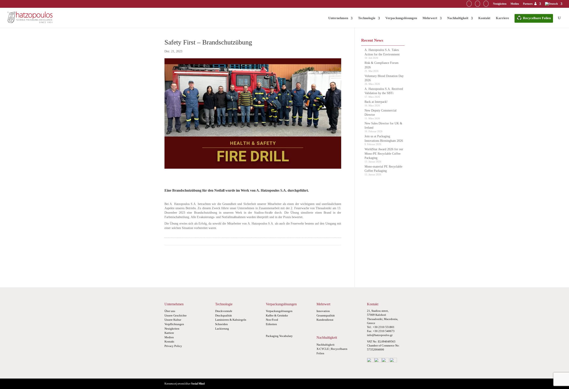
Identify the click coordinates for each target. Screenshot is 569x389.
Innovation (323, 311)
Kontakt (484, 18)
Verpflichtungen (174, 324)
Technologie (366, 18)
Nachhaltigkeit (457, 18)
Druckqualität (223, 315)
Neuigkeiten (500, 3)
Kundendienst (325, 319)
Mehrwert (430, 18)
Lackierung (222, 328)
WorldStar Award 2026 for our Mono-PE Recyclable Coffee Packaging (384, 154)
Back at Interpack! (376, 101)
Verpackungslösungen (401, 18)
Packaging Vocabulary (279, 336)
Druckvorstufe (223, 311)
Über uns (169, 311)
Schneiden (221, 324)
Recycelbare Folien (537, 18)
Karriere (502, 18)
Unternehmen (338, 18)
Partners (528, 3)
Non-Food (272, 319)
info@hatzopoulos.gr (380, 335)
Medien (515, 3)
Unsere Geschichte (175, 315)
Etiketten (271, 324)
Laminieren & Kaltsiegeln (230, 319)
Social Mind (198, 383)
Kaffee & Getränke (277, 315)
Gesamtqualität (326, 315)
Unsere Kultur (172, 319)
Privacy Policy (173, 346)
